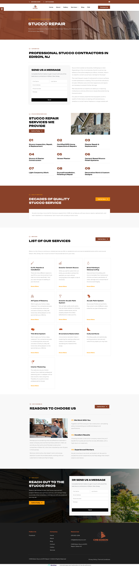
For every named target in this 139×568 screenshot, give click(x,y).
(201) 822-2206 (35, 1)
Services (74, 7)
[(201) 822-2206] (29, 1)
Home (51, 7)
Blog (82, 7)
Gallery (65, 7)
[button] (2, 9)
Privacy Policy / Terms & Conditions (99, 559)
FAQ (88, 7)
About (58, 7)
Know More (35, 286)
